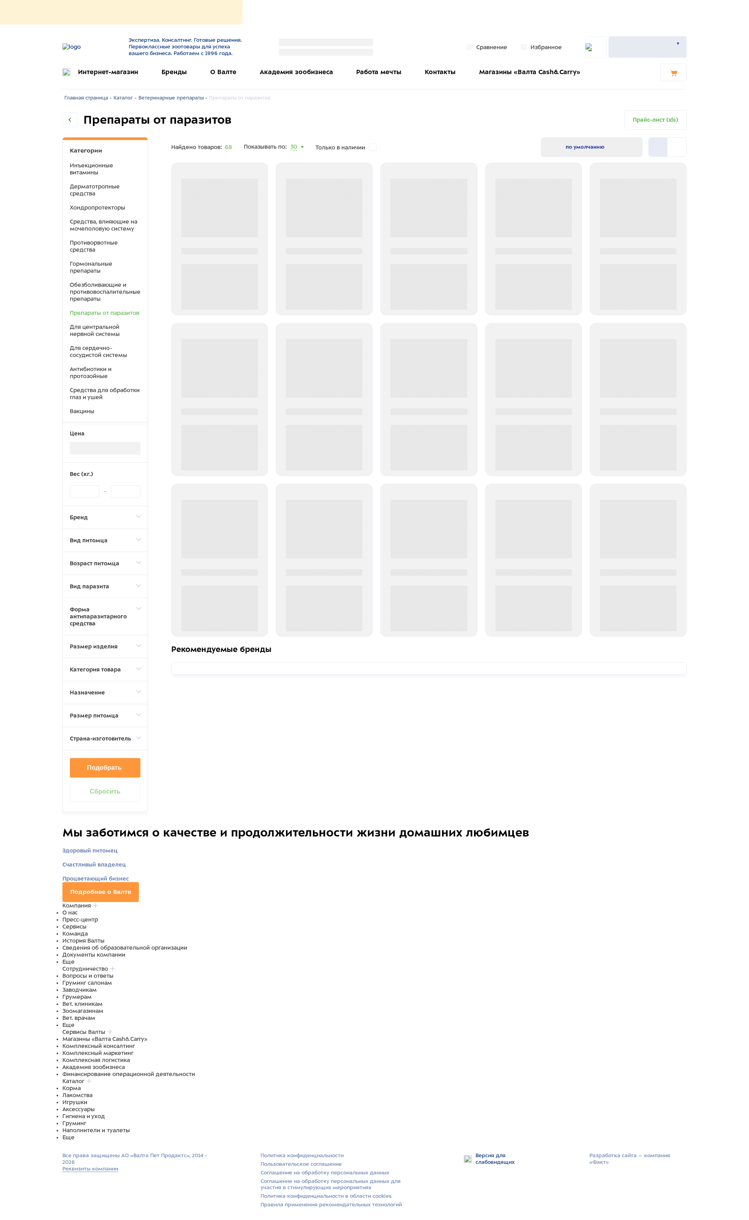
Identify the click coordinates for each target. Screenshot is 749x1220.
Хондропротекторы (97, 207)
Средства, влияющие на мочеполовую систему (103, 225)
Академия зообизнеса (296, 72)
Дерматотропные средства (95, 190)
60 (294, 156)
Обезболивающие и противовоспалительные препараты (105, 292)
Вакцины (82, 411)
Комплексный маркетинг (97, 1053)
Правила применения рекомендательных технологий (331, 1205)
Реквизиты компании (90, 1169)
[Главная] (90, 46)
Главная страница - (88, 98)
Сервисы (74, 926)
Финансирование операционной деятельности (128, 1074)
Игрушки (74, 1102)
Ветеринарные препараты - (172, 98)
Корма (71, 1088)
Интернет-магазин (108, 72)
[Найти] (596, 47)
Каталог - (125, 98)
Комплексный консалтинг (98, 1046)
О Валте (223, 72)
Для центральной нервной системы (95, 330)
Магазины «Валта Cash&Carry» (529, 72)
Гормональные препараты (91, 267)
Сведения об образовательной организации (124, 948)
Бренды (174, 72)
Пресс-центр (80, 919)
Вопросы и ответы (88, 976)
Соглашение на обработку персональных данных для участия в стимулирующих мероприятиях (331, 1184)
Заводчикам (79, 990)
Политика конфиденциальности (302, 1155)
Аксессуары (78, 1109)
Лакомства (77, 1095)
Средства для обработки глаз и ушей (105, 393)
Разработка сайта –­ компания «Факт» (629, 1159)
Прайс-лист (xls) (655, 120)
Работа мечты (378, 72)
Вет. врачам (78, 1018)
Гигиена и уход (83, 1116)
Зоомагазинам (82, 1011)
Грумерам (77, 997)
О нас (70, 912)
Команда (75, 934)
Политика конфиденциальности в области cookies (326, 1196)
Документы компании (93, 955)
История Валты (83, 941)
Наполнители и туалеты (96, 1130)
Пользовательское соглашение (301, 1164)
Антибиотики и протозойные (91, 372)
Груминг (74, 1123)
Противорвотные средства (94, 246)
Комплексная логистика (96, 1060)
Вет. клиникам (82, 1004)
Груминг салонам (87, 983)
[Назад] (69, 119)
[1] (676, 147)
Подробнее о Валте (100, 892)
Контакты (440, 72)
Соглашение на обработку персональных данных (325, 1173)
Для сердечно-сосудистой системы (98, 351)
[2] (658, 147)
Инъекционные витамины (91, 169)
